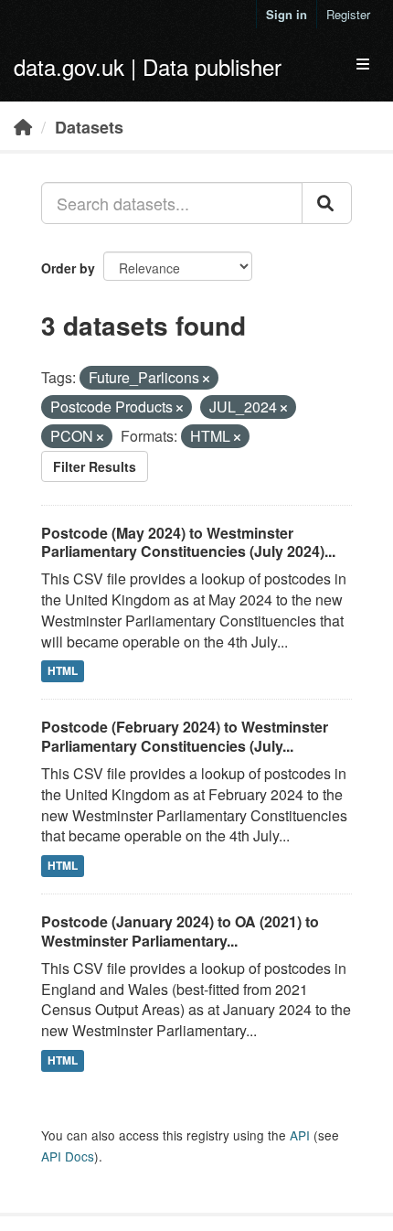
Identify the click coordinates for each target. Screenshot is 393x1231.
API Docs (67, 1156)
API (300, 1135)
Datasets (89, 127)
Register (348, 14)
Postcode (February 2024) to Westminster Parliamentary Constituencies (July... (184, 736)
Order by (68, 268)
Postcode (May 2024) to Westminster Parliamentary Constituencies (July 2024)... (188, 542)
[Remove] (206, 378)
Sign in (286, 14)
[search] (327, 203)
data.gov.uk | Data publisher (147, 66)
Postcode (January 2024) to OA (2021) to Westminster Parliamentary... (180, 931)
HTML (63, 671)
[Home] (23, 126)
